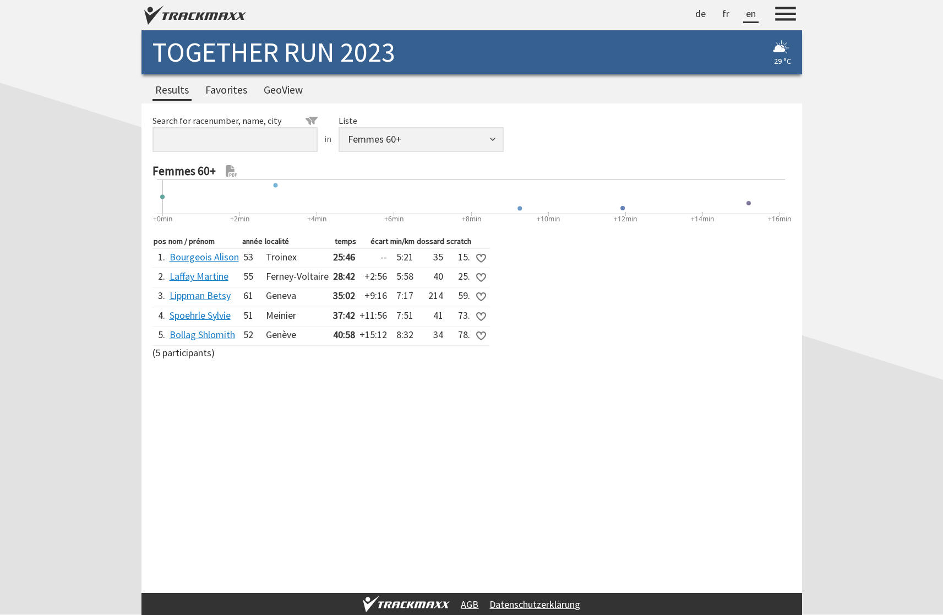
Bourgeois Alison (204, 257)
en (751, 13)
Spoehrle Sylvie (200, 315)
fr (725, 13)
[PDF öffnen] (232, 171)
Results (172, 89)
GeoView (283, 89)
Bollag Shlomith (202, 334)
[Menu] (785, 15)
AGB (469, 604)
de (700, 13)
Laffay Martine (199, 276)
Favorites (226, 89)
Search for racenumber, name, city (217, 120)
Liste (348, 120)
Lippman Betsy (200, 295)
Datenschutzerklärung (534, 604)
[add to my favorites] (481, 258)
